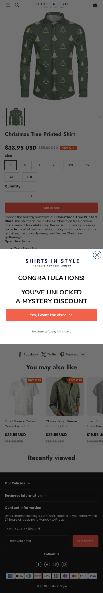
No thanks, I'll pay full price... (51, 331)
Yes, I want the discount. (51, 314)
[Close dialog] (97, 255)
